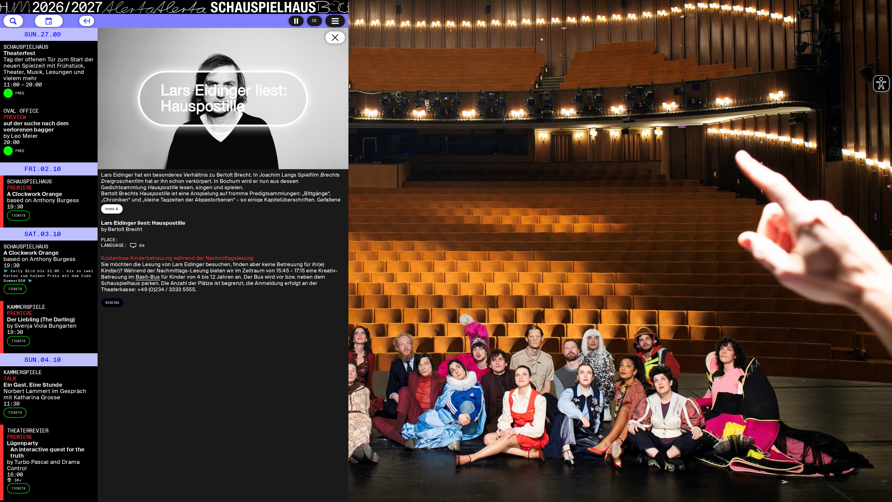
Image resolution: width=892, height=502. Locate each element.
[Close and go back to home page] (335, 37)
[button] (13, 21)
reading (112, 303)
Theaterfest (19, 53)
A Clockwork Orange (34, 194)
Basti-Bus (148, 277)
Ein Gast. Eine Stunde (32, 384)
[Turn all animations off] (296, 21)
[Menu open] (335, 21)
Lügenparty (22, 443)
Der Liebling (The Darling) (41, 319)
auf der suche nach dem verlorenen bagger (36, 126)
